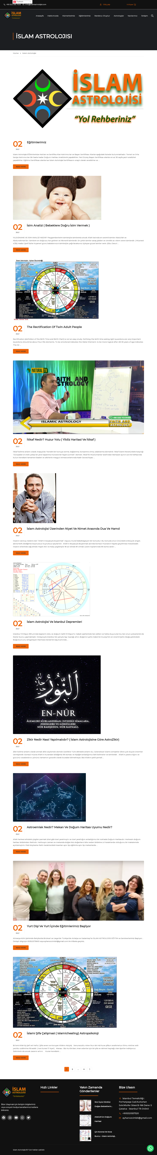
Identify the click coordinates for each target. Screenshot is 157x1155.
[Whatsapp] (22, 1117)
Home (16, 53)
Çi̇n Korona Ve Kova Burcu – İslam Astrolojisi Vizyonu (105, 1134)
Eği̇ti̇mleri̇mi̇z (36, 142)
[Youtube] (16, 1117)
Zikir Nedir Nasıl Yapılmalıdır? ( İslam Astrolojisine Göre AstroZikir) (73, 739)
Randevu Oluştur (102, 16)
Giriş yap (106, 4)
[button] (150, 1148)
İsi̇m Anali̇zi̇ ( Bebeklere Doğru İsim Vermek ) (58, 225)
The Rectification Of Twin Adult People (54, 327)
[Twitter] (28, 1117)
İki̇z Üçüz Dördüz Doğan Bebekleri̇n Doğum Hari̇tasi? (103, 1105)
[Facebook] (3, 1117)
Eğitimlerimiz (85, 16)
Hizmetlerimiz (68, 16)
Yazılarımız (132, 16)
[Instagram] (9, 1117)
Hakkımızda (52, 16)
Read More (21, 167)
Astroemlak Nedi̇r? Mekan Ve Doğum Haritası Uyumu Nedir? (69, 827)
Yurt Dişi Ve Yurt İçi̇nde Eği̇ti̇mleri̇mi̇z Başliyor (59, 926)
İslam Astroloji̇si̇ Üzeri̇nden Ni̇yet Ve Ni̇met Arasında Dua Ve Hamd (73, 528)
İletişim (144, 16)
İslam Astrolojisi (19, 1150)
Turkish (19, 2)
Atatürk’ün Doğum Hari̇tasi (103, 1119)
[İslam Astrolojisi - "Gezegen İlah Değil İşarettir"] (12, 15)
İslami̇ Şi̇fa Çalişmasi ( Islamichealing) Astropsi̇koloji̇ (63, 1033)
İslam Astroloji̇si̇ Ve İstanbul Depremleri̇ (54, 621)
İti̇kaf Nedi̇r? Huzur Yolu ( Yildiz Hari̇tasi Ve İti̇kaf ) (61, 439)
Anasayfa (40, 16)
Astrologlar (119, 16)
